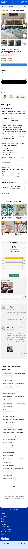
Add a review (14, 275)
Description (5, 193)
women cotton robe (19, 468)
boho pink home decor (8, 390)
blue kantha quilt (7, 386)
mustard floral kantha (8, 452)
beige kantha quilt (7, 377)
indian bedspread (7, 426)
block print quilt (20, 383)
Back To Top (14, 509)
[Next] (24, 26)
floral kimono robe (7, 413)
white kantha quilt (7, 468)
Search (24, 296)
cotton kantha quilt (7, 403)
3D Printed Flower (7, 373)
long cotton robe (18, 436)
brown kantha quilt (7, 396)
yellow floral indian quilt (9, 478)
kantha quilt (21, 429)
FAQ (25, 6)
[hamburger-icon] (14, 2)
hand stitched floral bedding (10, 422)
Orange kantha (20, 459)
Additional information (9, 182)
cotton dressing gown (8, 399)
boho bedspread (18, 386)
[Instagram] (18, 543)
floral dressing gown (8, 409)
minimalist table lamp (8, 442)
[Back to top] (14, 504)
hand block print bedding (9, 416)
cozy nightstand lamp (8, 406)
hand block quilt (7, 419)
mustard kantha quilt (8, 455)
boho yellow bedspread (9, 393)
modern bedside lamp (8, 449)
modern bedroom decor (9, 445)
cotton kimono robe (20, 403)
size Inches (4, 70)
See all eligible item (18, 10)
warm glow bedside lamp (9, 465)
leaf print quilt (19, 432)
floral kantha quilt (20, 409)
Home (9, 494)
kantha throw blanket (8, 432)
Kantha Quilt (15, 494)
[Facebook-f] (16, 543)
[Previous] (3, 26)
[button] (6, 85)
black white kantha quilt (8, 380)
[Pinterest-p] (21, 543)
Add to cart (14, 82)
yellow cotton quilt (7, 475)
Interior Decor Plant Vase (9, 429)
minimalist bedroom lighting (9, 439)
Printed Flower (6, 462)
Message (11, 6)
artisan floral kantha (20, 373)
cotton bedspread (19, 396)
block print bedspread (8, 383)
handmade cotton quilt (18, 419)
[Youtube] (24, 543)
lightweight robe (7, 436)
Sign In (3, 6)
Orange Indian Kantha (8, 459)
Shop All (19, 6)
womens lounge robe (8, 472)
